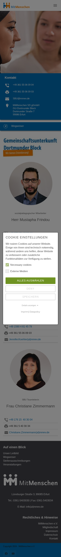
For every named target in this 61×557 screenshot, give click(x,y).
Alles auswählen (30, 280)
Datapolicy (35, 311)
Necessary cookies (20, 265)
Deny (30, 288)
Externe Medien (19, 271)
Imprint (24, 311)
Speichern (30, 296)
